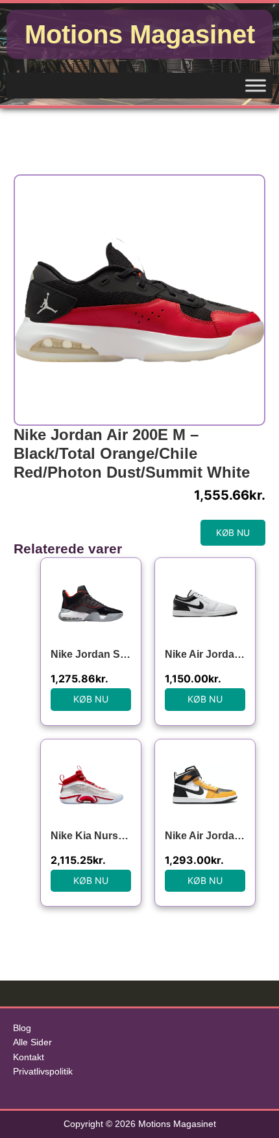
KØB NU (233, 533)
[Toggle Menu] (255, 85)
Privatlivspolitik (43, 1071)
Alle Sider (32, 1042)
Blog (22, 1028)
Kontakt (28, 1057)
